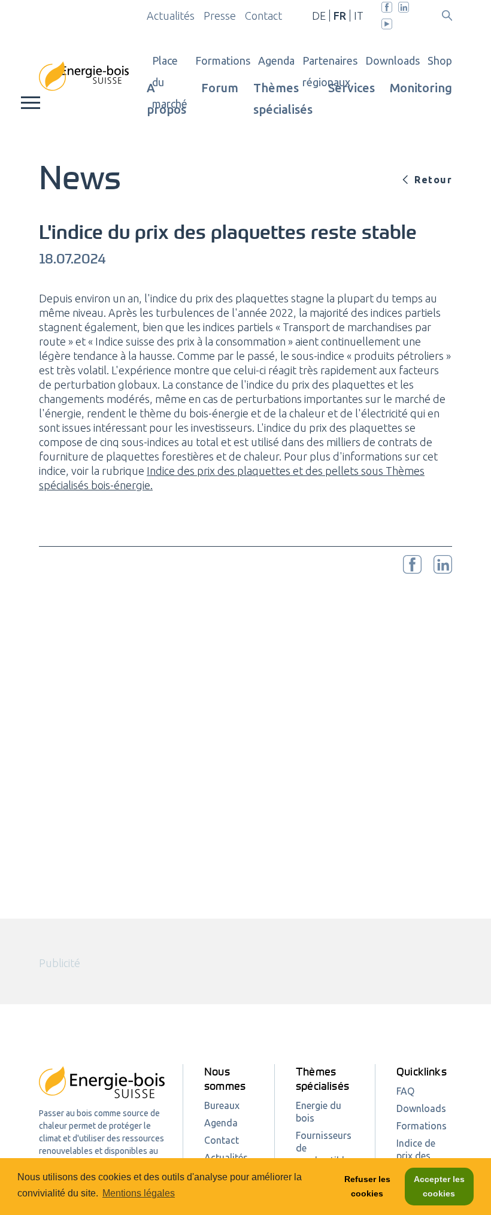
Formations (222, 60)
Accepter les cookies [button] (439, 1186)
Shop (440, 60)
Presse (220, 16)
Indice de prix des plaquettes (419, 1156)
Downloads (392, 60)
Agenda (276, 60)
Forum (219, 88)
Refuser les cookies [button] (367, 1186)
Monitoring (421, 88)
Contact (263, 16)
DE (319, 16)
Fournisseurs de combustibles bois (325, 1154)
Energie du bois (318, 1111)
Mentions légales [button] (138, 1193)
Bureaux (222, 1105)
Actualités (171, 16)
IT (358, 16)
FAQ (405, 1091)
